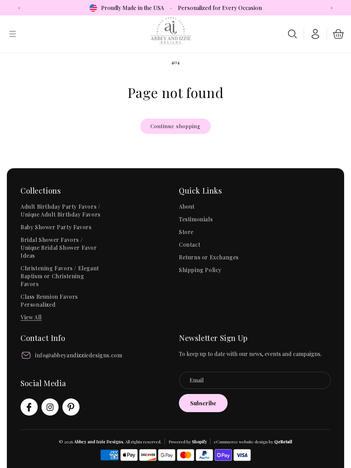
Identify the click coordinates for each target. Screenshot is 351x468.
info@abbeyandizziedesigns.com (78, 355)
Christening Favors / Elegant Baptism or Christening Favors (60, 275)
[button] (292, 34)
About (187, 206)
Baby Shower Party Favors (56, 227)
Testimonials (196, 219)
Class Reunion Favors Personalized (49, 300)
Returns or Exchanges (209, 257)
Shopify (199, 441)
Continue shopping (175, 126)
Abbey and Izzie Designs (98, 441)
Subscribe (203, 403)
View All (31, 317)
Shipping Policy (200, 269)
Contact (189, 244)
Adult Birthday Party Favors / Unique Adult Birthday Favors (60, 210)
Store (186, 231)
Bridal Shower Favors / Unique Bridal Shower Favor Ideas (59, 247)
